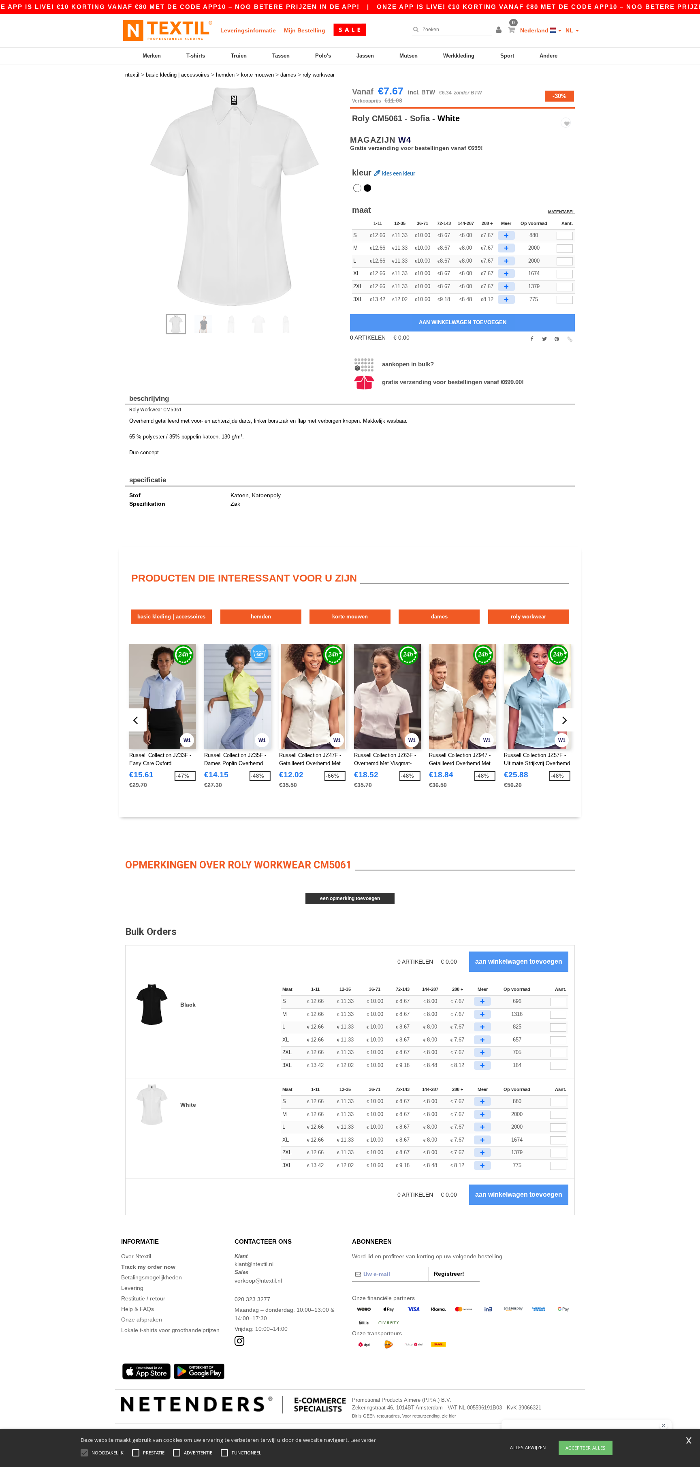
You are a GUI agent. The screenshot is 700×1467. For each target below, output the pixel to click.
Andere (548, 56)
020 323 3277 (252, 1299)
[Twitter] (544, 339)
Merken (152, 56)
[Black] (367, 188)
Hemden (261, 617)
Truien (239, 56)
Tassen (281, 56)
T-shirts (195, 56)
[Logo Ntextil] (167, 30)
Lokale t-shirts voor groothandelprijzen (170, 1330)
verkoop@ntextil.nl (258, 1280)
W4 (404, 139)
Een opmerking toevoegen (350, 898)
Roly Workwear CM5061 (155, 410)
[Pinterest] (556, 339)
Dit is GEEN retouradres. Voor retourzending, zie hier (404, 1416)
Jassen (365, 56)
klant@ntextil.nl (254, 1264)
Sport (507, 56)
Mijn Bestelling (304, 30)
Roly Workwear (528, 617)
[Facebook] (531, 339)
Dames (439, 617)
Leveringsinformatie (248, 30)
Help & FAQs (137, 1309)
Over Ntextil (136, 1256)
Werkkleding (458, 56)
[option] (234, 196)
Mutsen (408, 56)
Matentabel (561, 212)
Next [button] (240, 204)
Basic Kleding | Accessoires (171, 617)
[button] (500, 30)
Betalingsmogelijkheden (151, 1277)
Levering (132, 1288)
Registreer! (449, 1273)
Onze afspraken (141, 1319)
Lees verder (363, 1440)
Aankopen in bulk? (408, 364)
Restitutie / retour (143, 1298)
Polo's (323, 56)
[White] (357, 188)
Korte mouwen (350, 617)
